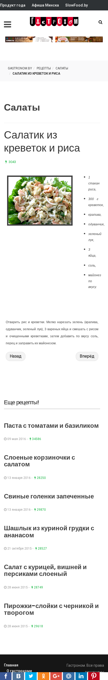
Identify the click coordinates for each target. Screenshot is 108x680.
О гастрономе (19, 671)
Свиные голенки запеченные (49, 496)
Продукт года (12, 5)
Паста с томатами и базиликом (51, 425)
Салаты (62, 68)
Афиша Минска (45, 5)
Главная (11, 665)
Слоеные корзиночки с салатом (39, 460)
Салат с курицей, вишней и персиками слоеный (45, 570)
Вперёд (87, 356)
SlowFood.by (76, 5)
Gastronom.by (20, 68)
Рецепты (44, 68)
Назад (15, 356)
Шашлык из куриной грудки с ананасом (49, 531)
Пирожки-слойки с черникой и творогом (51, 609)
